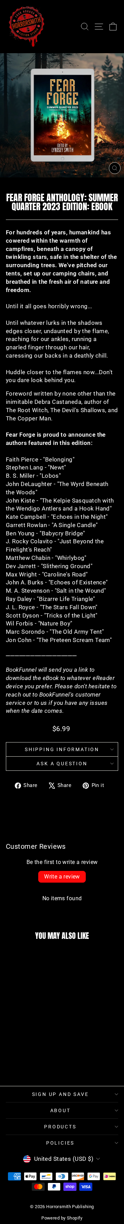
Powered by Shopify (62, 1218)
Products (60, 1126)
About (60, 1110)
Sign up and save (60, 1094)
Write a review (62, 876)
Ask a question (62, 763)
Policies (60, 1143)
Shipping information (62, 749)
